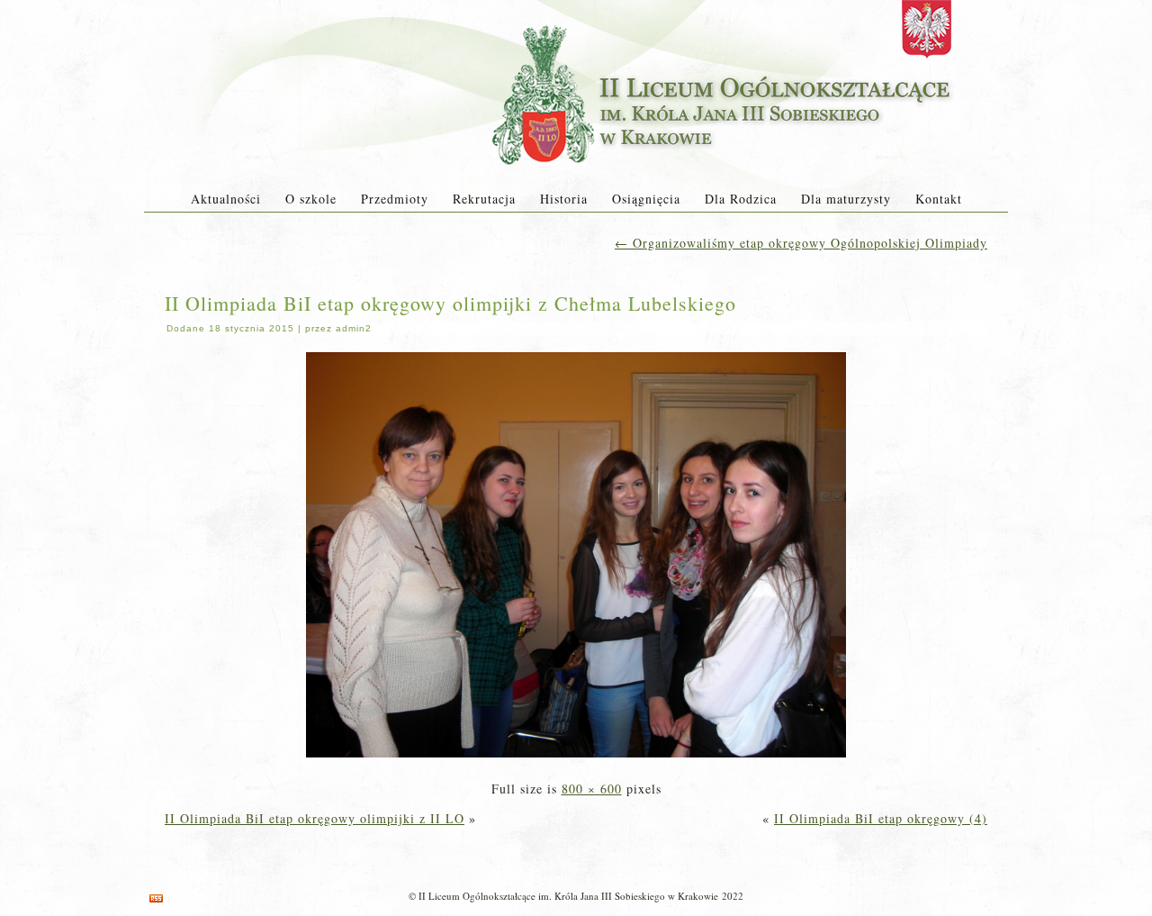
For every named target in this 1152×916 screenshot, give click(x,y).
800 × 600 (592, 788)
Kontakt (938, 198)
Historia (564, 198)
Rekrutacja (484, 198)
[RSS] (156, 898)
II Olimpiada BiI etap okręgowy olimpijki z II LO (314, 818)
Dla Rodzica (741, 198)
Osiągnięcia (646, 198)
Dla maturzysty (846, 198)
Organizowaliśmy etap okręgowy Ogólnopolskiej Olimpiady (801, 242)
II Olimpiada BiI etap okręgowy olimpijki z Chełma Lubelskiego (450, 303)
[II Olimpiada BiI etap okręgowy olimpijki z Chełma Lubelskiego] (576, 758)
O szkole (311, 198)
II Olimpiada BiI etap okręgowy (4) (880, 818)
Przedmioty (394, 198)
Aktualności (226, 198)
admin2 (354, 328)
